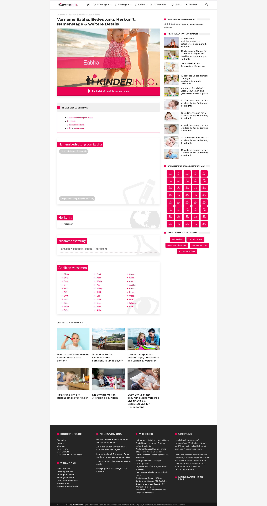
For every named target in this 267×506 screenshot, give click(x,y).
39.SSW (195, 224)
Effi (65, 292)
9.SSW (195, 180)
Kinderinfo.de (79, 504)
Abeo (131, 281)
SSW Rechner (177, 239)
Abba (99, 306)
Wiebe (99, 281)
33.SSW (187, 217)
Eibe (66, 303)
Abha (99, 310)
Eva (66, 278)
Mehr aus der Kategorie (70, 322)
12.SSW (178, 188)
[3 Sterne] (170, 24)
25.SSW (204, 202)
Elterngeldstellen (144, 460)
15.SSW (204, 188)
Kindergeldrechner (187, 251)
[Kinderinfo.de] (68, 5)
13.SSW (187, 188)
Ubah (131, 299)
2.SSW (178, 173)
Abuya (132, 274)
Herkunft (71, 121)
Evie (66, 288)
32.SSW (178, 217)
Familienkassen (143, 455)
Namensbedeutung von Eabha (80, 118)
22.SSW (178, 202)
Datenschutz (63, 452)
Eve (66, 281)
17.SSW (178, 195)
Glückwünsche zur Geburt (148, 484)
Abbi (99, 299)
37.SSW (178, 224)
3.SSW (187, 173)
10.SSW (204, 180)
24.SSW (195, 202)
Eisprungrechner (195, 239)
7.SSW (178, 180)
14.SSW (195, 188)
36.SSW (170, 224)
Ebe (98, 296)
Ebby (66, 306)
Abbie (99, 292)
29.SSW (195, 209)
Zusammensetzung (75, 125)
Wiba (131, 278)
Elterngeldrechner (199, 245)
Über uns (61, 446)
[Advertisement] (108, 175)
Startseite (61, 440)
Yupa (99, 303)
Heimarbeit (141, 440)
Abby (99, 278)
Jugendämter (142, 466)
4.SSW (195, 173)
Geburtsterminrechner (176, 245)
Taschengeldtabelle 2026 (147, 472)
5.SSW (204, 173)
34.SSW (195, 217)
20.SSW (204, 195)
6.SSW (170, 180)
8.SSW (187, 180)
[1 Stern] (165, 24)
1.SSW (170, 173)
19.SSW (195, 195)
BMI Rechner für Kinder (68, 486)
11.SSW (170, 188)
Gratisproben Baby (144, 478)
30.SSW (204, 209)
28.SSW (187, 209)
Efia (65, 299)
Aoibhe (132, 285)
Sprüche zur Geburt (145, 481)
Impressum (62, 449)
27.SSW (178, 209)
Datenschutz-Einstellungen (70, 455)
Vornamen (140, 490)
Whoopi (132, 303)
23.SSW (187, 202)
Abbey (99, 288)
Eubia (131, 288)
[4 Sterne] (172, 24)
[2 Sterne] (167, 24)
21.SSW (170, 202)
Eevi (99, 274)
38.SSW (187, 224)
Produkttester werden (146, 443)
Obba (131, 296)
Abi (98, 285)
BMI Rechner (63, 483)
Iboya (131, 292)
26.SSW (170, 209)
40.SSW (204, 224)
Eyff (66, 296)
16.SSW (170, 195)
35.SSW (204, 217)
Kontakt (60, 443)
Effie (66, 310)
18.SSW (187, 195)
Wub (131, 306)
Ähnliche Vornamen (75, 128)
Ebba (66, 274)
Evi (65, 285)
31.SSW (170, 217)
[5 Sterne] (174, 24)
